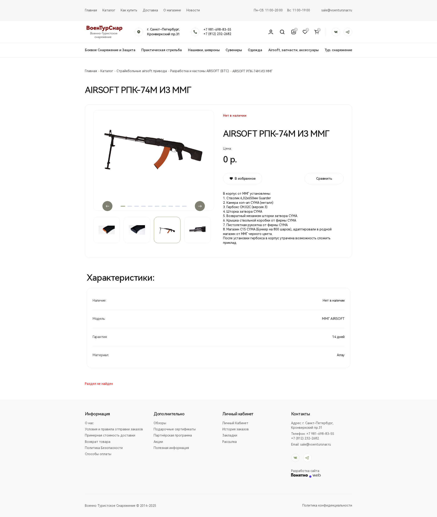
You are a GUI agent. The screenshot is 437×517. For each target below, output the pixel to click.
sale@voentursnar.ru (336, 10)
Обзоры (160, 423)
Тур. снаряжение (338, 50)
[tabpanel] (154, 159)
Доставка (150, 10)
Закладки (229, 435)
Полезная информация (171, 448)
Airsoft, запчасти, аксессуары (293, 50)
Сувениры (234, 50)
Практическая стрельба (161, 50)
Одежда (255, 50)
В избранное (245, 179)
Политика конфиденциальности (327, 505)
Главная (91, 10)
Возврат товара (97, 442)
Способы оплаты (98, 454)
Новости (193, 10)
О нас (89, 423)
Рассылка (229, 442)
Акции (158, 442)
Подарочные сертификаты (175, 429)
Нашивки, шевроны (204, 50)
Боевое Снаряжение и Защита (110, 50)
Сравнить (324, 179)
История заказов (235, 429)
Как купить (129, 10)
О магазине (172, 10)
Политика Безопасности (104, 448)
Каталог (108, 10)
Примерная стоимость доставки (110, 435)
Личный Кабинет (235, 423)
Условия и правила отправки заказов (114, 429)
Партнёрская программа (173, 435)
